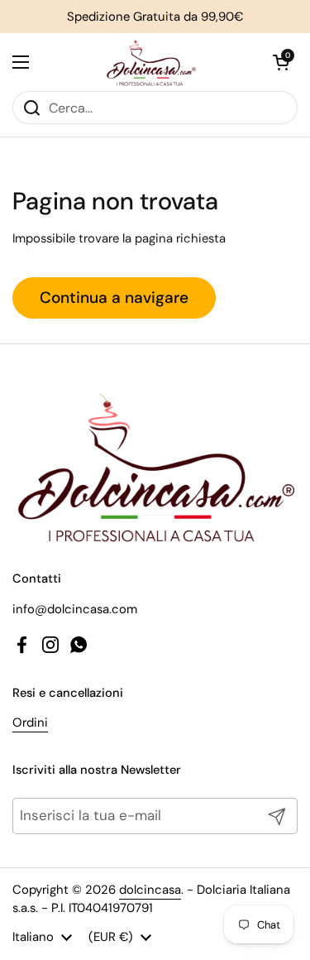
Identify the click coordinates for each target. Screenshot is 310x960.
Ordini (30, 722)
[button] (281, 62)
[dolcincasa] (151, 62)
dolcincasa (150, 889)
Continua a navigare (114, 297)
